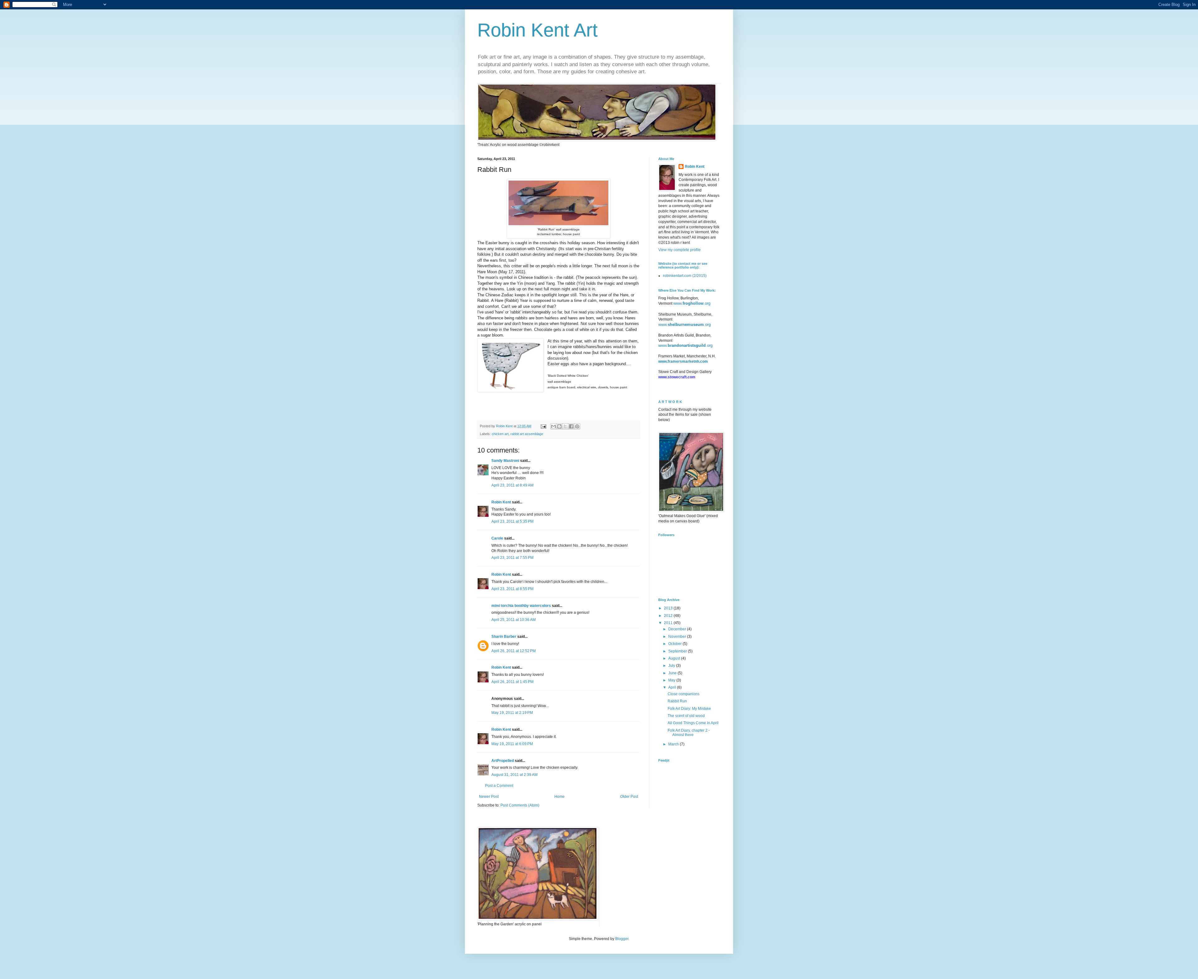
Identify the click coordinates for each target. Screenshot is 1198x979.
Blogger (621, 939)
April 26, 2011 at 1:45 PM (512, 682)
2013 (669, 608)
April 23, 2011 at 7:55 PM (512, 557)
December (677, 629)
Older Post (629, 796)
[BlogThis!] (559, 426)
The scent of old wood (686, 716)
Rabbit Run (677, 701)
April (672, 687)
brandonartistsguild (687, 345)
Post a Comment (499, 785)
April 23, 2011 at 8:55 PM (512, 589)
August (674, 658)
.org (707, 303)
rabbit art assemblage (526, 434)
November (677, 636)
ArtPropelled (502, 760)
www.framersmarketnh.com (683, 361)
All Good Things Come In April (693, 723)
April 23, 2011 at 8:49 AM (512, 485)
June (673, 673)
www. (678, 303)
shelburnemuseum (686, 324)
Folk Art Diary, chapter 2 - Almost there (689, 732)
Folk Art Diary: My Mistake (689, 708)
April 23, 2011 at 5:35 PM (512, 521)
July (672, 665)
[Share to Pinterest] (577, 426)
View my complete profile (679, 250)
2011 (669, 623)
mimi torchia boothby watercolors (521, 605)
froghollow (693, 303)
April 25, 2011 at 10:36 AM (513, 620)
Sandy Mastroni (505, 460)
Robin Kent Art (537, 30)
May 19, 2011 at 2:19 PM (512, 712)
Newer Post (489, 796)
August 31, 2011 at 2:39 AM (514, 775)
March (674, 744)
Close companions (683, 694)
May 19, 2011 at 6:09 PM (512, 744)
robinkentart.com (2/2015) (685, 276)
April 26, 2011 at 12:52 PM (513, 651)
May (672, 680)
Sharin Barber (503, 636)
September (678, 651)
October (675, 644)
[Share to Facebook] (571, 426)
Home (559, 796)
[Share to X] (565, 426)
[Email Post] (543, 426)
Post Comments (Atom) (519, 805)
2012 (669, 615)
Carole (497, 538)
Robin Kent (501, 502)
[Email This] (553, 426)
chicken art (500, 434)
